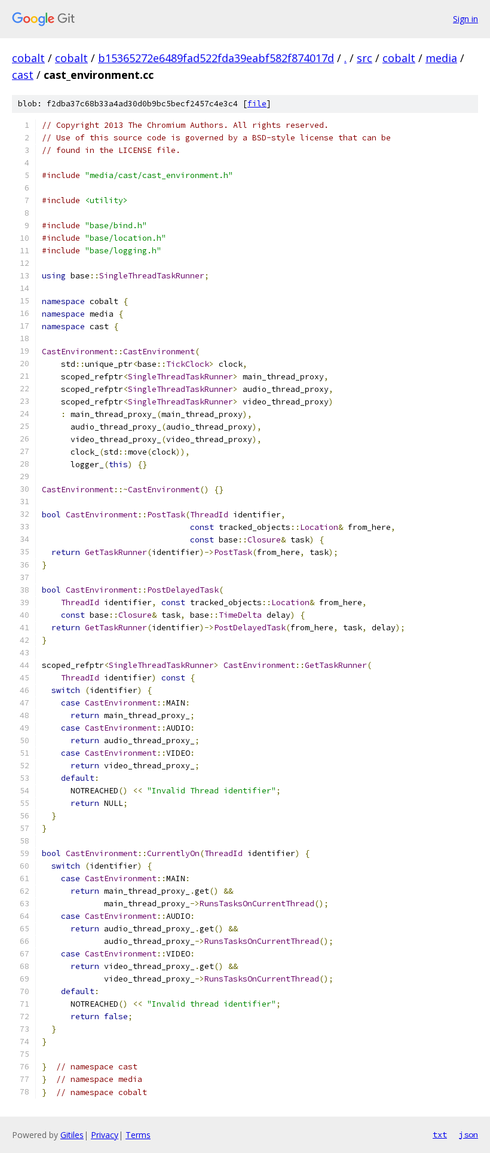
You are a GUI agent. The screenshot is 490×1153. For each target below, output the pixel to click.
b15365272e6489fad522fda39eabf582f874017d (216, 58)
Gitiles (72, 1134)
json (468, 1134)
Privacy (104, 1134)
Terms (138, 1134)
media (441, 58)
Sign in (465, 18)
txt (440, 1134)
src (364, 58)
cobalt (28, 58)
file (257, 104)
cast (22, 75)
